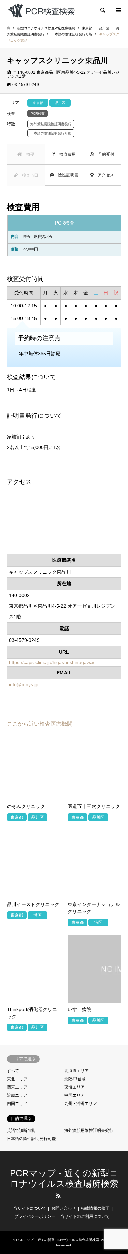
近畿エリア (17, 1095)
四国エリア (17, 1103)
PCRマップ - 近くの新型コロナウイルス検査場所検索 (64, 1178)
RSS (58, 1195)
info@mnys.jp (23, 684)
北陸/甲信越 (75, 1079)
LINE (69, 1195)
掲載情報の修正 (95, 1208)
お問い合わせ (63, 1208)
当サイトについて (29, 1208)
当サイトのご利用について (85, 1216)
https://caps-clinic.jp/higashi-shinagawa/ (51, 662)
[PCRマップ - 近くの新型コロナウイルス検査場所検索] (41, 10)
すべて (13, 1070)
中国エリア (74, 1095)
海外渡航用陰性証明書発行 (88, 1130)
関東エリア (17, 1087)
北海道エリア (76, 1070)
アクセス (104, 175)
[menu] (118, 10)
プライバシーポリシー (34, 1216)
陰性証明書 (66, 175)
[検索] (102, 10)
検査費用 (65, 154)
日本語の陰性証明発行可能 (31, 1138)
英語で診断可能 (21, 1130)
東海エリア (74, 1087)
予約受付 (104, 154)
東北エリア (17, 1079)
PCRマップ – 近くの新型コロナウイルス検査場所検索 (57, 1240)
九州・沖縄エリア (80, 1103)
